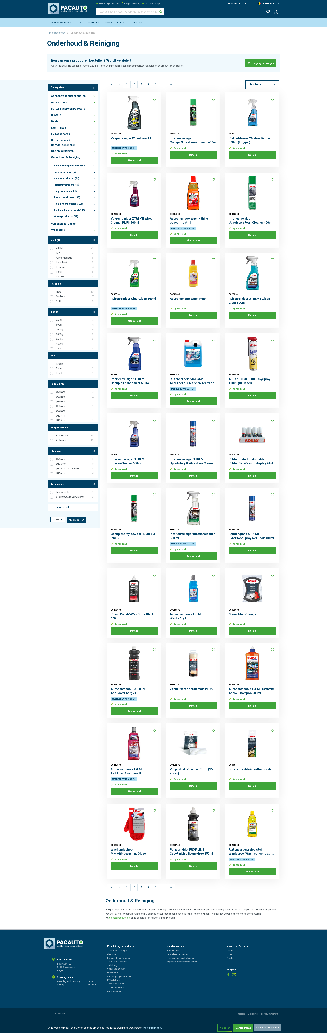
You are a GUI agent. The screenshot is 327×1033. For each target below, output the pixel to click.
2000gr (75, 334)
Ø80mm (75, 396)
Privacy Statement (269, 1014)
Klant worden (173, 950)
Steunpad (56, 451)
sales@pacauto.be (119, 917)
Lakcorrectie (75, 492)
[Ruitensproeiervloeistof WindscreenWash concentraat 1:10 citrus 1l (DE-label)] (252, 824)
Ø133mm (75, 420)
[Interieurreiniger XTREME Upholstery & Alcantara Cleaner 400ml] (193, 434)
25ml (75, 348)
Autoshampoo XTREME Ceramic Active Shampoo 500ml (251, 691)
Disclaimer (253, 1014)
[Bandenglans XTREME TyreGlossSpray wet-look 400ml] (252, 508)
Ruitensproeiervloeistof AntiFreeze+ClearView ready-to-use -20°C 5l (193, 381)
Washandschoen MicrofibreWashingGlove (128, 851)
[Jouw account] (275, 11)
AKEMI (75, 248)
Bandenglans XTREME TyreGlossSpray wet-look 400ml (251, 536)
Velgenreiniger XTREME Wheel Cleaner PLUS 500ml (132, 220)
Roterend (75, 440)
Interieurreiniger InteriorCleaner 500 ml (192, 536)
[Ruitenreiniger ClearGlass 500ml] (134, 273)
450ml (75, 343)
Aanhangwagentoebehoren (119, 976)
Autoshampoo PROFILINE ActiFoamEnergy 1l (128, 691)
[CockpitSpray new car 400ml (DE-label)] (134, 508)
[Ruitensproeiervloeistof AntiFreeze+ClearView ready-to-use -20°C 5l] (193, 354)
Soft (75, 301)
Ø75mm (75, 392)
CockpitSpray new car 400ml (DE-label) (134, 536)
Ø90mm (75, 411)
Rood (75, 373)
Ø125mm (75, 463)
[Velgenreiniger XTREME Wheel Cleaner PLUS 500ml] (134, 193)
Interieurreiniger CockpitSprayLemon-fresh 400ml (193, 140)
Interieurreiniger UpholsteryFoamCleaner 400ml (250, 220)
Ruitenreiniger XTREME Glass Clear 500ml (249, 301)
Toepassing (57, 484)
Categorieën (58, 87)
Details (193, 155)
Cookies (241, 1014)
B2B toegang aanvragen (260, 63)
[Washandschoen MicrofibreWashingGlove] (134, 824)
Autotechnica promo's (117, 961)
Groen (75, 363)
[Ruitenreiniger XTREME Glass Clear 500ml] (252, 273)
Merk (55, 240)
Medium (75, 296)
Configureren (243, 1028)
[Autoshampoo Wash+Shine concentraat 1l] (193, 193)
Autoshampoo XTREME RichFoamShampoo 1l (127, 771)
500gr (75, 324)
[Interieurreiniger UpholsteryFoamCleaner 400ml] (252, 193)
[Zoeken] (160, 11)
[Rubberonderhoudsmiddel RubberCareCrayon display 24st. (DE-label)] (252, 434)
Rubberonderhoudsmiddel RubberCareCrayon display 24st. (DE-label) (251, 461)
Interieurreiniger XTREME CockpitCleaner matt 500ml (130, 381)
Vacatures (232, 3)
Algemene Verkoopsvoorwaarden (182, 961)
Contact (230, 954)
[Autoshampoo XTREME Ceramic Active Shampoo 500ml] (252, 663)
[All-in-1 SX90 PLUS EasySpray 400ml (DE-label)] (252, 354)
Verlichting (112, 965)
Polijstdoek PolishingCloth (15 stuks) (191, 771)
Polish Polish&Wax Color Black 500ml (132, 616)
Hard (75, 291)
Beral (75, 271)
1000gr (75, 329)
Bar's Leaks (75, 262)
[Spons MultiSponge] (252, 589)
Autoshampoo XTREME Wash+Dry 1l (186, 616)
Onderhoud (112, 973)
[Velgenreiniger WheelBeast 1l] (134, 113)
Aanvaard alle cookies (268, 1027)
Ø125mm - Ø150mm (75, 468)
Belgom (75, 267)
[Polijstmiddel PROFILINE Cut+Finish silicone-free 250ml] (193, 824)
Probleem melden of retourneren (181, 958)
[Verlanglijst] (267, 11)
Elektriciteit (112, 954)
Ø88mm (75, 406)
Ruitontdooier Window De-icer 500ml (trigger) (250, 140)
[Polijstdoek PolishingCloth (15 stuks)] (193, 744)
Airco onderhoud (115, 991)
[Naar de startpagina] (68, 11)
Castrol (75, 276)
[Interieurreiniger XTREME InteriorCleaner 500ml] (134, 434)
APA (75, 253)
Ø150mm (75, 473)
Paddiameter (58, 384)
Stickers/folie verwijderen (75, 496)
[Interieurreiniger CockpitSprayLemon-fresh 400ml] (193, 113)
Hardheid (56, 283)
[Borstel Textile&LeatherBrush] (252, 744)
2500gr (75, 339)
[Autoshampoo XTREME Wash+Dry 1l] (193, 589)
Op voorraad (62, 507)
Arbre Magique (75, 257)
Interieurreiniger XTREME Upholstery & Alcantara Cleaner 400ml (192, 461)
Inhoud (54, 312)
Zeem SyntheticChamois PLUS (191, 689)
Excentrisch (75, 435)
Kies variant (134, 160)
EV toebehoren (114, 980)
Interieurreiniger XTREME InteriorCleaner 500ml (128, 461)
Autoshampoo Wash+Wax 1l (189, 298)
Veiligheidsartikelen (116, 969)
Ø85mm (75, 401)
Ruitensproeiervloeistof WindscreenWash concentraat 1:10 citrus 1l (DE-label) (250, 852)
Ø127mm (75, 415)
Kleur (54, 355)
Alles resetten (76, 520)
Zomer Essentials (115, 987)
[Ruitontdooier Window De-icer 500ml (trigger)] (252, 113)
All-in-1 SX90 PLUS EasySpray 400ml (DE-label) (249, 381)
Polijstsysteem (59, 427)
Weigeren (224, 1028)
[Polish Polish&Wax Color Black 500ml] (134, 589)
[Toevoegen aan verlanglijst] (154, 99)
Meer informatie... (152, 1027)
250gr (75, 320)
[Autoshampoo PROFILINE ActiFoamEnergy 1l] (134, 663)
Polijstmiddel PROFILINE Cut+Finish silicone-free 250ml (191, 851)
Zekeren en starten (115, 984)
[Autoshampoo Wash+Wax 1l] (193, 273)
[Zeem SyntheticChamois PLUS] (193, 663)
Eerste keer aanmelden (177, 954)
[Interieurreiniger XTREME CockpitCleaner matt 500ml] (134, 354)
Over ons (231, 950)
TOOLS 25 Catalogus (117, 950)
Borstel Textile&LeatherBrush (250, 769)
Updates (243, 3)
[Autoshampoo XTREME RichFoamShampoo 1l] (134, 744)
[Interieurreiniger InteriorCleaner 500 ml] (193, 508)
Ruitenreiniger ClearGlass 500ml (133, 298)
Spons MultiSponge (242, 614)
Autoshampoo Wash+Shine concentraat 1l (189, 220)
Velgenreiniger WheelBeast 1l (131, 138)
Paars (75, 368)
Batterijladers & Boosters (118, 958)
